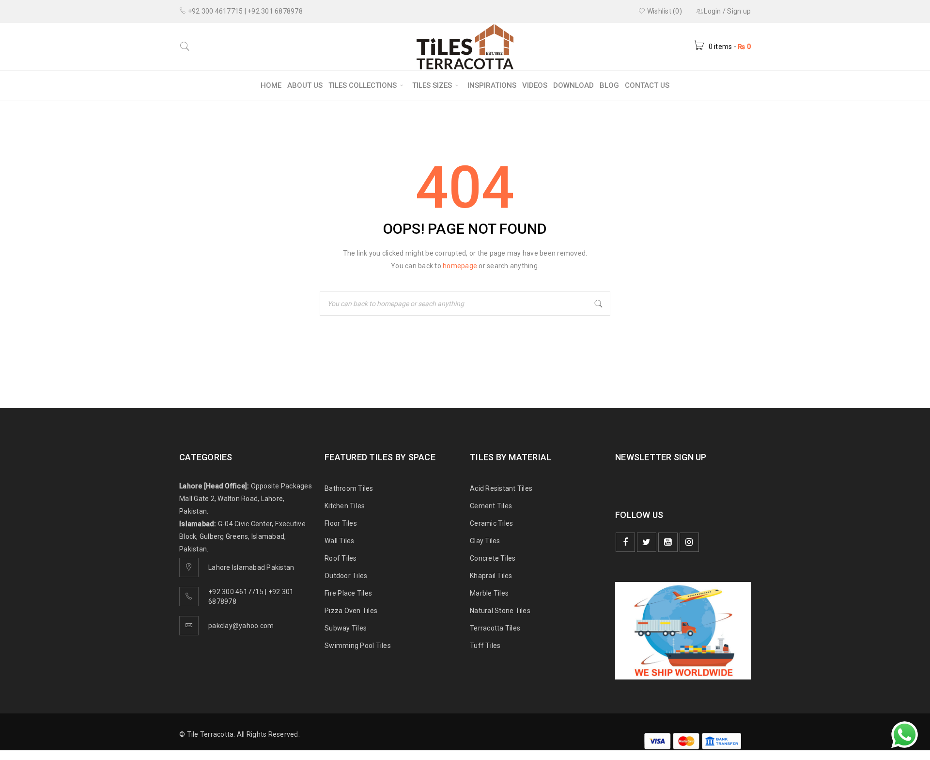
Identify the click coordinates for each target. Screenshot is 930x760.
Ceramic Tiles (491, 523)
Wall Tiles (340, 541)
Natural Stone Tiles (500, 610)
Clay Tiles (485, 541)
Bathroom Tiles (349, 488)
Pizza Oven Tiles (351, 610)
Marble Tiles (489, 593)
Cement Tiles (491, 506)
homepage (460, 266)
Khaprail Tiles (491, 576)
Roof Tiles (341, 558)
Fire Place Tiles (348, 593)
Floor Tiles (341, 523)
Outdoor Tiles (346, 576)
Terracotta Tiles (495, 628)
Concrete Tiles (493, 558)
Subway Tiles (346, 628)
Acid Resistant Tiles (501, 488)
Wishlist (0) (664, 11)
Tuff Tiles (485, 645)
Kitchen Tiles (345, 506)
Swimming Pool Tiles (358, 645)
